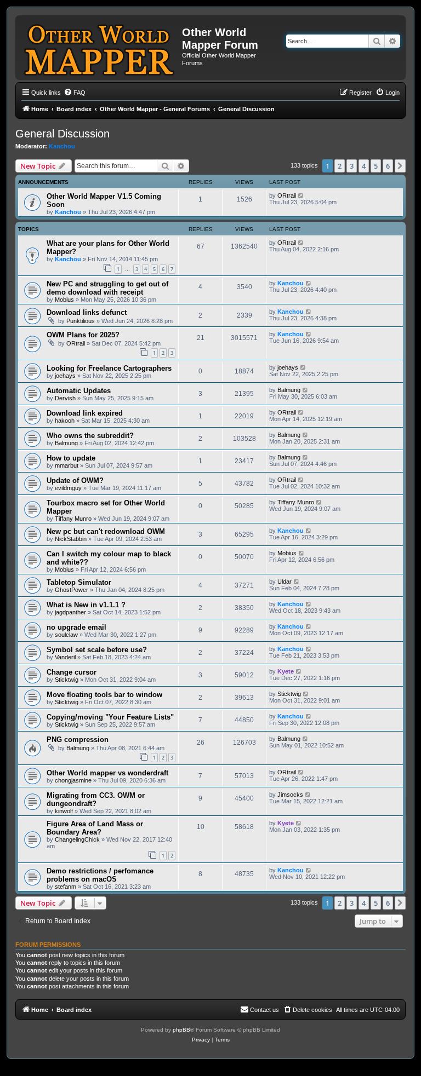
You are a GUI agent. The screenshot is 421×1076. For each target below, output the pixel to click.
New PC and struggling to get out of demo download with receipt (107, 288)
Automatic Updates (79, 391)
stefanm (65, 886)
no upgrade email (76, 627)
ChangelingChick (77, 839)
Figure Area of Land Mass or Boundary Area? (95, 828)
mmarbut (66, 465)
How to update (71, 458)
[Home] (100, 47)
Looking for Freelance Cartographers (109, 368)
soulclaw (66, 634)
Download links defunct (87, 312)
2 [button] (340, 166)
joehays (65, 375)
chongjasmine (73, 780)
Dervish (65, 398)
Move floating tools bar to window (104, 695)
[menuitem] (75, 92)
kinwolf (64, 811)
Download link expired (85, 413)
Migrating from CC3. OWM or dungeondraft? (96, 799)
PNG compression (78, 739)
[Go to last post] (301, 195)
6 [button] (388, 166)
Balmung (288, 390)
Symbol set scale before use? (97, 650)
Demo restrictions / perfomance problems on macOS (100, 875)
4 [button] (364, 166)
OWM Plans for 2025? (83, 335)
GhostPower (71, 589)
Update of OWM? (75, 480)
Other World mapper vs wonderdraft (107, 773)
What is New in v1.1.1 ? (86, 605)
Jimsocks (290, 794)
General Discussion (62, 134)
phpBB (181, 1030)
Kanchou (62, 146)
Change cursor (71, 672)
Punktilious (80, 321)
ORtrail (286, 195)
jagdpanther (70, 612)
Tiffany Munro (73, 518)
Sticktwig (66, 679)
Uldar (284, 581)
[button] (400, 165)
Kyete (285, 671)
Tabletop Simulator (79, 582)
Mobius (64, 299)
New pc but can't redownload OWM (106, 531)
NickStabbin (71, 539)
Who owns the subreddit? (90, 435)
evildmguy (68, 488)
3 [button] (352, 166)
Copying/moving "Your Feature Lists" (110, 717)
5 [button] (376, 166)
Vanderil (65, 657)
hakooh (65, 420)
